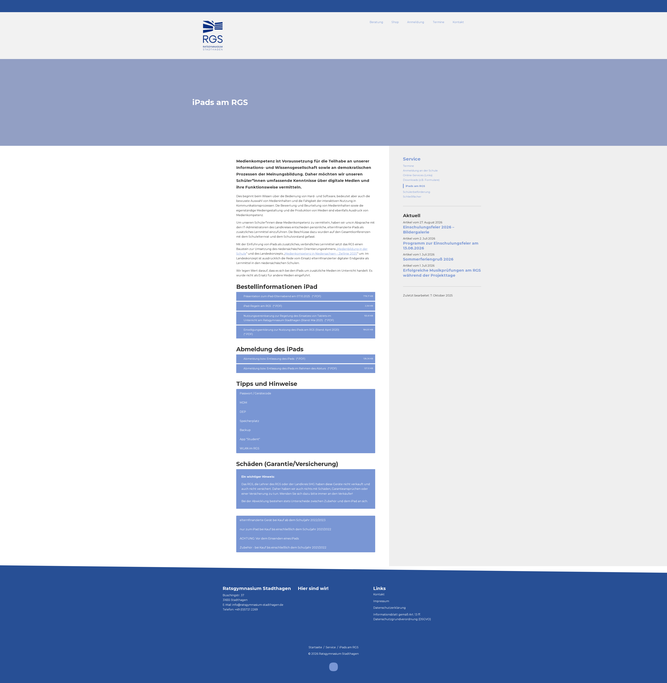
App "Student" (250, 439)
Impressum (381, 601)
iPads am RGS (415, 186)
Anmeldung (415, 22)
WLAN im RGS (249, 448)
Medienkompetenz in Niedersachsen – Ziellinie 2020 (321, 253)
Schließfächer (412, 196)
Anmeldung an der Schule (420, 170)
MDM (243, 402)
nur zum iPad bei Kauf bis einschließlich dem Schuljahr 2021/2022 (285, 529)
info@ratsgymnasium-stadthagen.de (257, 604)
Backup (245, 430)
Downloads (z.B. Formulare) (421, 180)
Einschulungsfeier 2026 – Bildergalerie (428, 229)
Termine (438, 22)
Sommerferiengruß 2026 (428, 259)
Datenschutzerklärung (389, 607)
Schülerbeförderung (416, 192)
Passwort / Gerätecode (255, 393)
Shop (395, 22)
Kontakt (458, 22)
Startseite (315, 647)
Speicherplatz (249, 421)
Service (412, 159)
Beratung (376, 22)
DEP (243, 411)
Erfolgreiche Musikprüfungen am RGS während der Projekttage (442, 273)
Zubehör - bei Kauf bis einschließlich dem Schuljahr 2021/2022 (283, 547)
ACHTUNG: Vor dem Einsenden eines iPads (269, 538)
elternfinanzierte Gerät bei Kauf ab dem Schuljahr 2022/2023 (283, 520)
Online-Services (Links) (418, 175)
